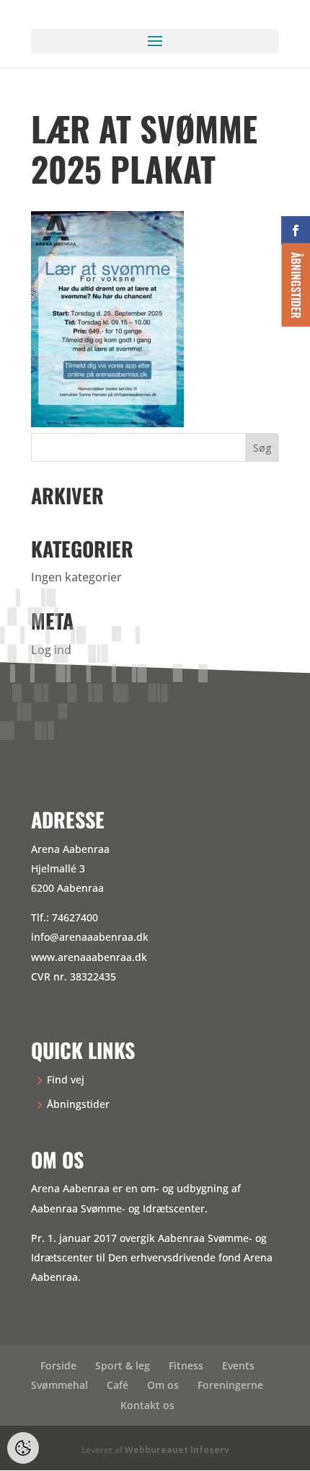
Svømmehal (59, 1385)
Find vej (65, 1079)
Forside (58, 1365)
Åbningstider (78, 1104)
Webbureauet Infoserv (177, 1450)
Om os (163, 1385)
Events (238, 1365)
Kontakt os (147, 1405)
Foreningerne (230, 1385)
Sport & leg (122, 1365)
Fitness (186, 1365)
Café (117, 1385)
